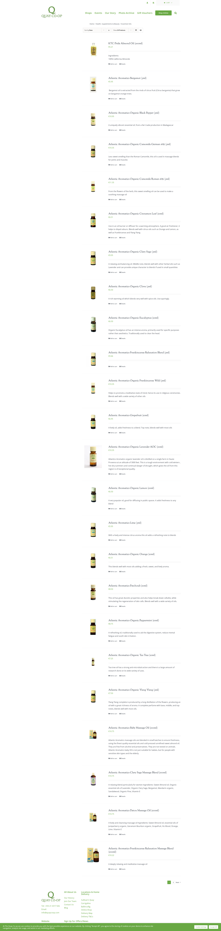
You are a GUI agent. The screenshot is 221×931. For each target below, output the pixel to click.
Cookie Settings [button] (201, 927)
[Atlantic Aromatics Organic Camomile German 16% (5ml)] (93, 151)
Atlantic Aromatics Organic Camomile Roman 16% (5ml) (139, 179)
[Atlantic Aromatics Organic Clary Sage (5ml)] (93, 258)
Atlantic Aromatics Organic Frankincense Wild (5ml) (137, 381)
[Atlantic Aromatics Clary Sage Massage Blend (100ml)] (93, 779)
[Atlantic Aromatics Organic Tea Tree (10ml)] (93, 662)
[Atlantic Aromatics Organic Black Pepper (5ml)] (93, 119)
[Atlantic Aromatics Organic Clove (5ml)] (93, 293)
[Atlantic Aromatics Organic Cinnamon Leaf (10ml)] (93, 220)
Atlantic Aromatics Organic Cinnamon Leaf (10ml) (136, 214)
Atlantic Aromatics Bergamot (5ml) (127, 78)
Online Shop (86, 910)
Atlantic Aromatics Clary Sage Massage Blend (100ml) (137, 773)
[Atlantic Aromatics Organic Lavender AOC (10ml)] (93, 456)
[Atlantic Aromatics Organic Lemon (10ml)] (93, 495)
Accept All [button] (213, 927)
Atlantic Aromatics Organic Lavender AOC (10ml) (135, 447)
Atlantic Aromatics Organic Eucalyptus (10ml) (133, 318)
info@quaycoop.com (50, 912)
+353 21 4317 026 (52, 906)
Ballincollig (85, 906)
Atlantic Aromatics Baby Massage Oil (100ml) (133, 728)
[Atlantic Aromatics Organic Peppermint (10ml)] (93, 627)
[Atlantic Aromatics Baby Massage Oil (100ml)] (93, 734)
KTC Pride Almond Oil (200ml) (125, 43)
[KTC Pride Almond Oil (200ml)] (93, 50)
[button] (175, 13)
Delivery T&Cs (87, 916)
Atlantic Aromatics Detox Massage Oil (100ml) (133, 810)
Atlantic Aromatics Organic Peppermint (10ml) (133, 620)
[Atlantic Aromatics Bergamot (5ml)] (93, 85)
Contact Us (69, 904)
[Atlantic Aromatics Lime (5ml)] (93, 529)
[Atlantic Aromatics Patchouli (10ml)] (93, 592)
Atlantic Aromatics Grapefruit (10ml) (128, 415)
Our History (69, 898)
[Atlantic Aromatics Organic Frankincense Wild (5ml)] (93, 387)
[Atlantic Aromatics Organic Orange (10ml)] (93, 561)
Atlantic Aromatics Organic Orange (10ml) (131, 554)
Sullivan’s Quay (87, 900)
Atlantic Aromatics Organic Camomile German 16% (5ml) (139, 144)
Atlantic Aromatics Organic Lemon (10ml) (131, 488)
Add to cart (113, 64)
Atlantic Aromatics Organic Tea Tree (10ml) (132, 655)
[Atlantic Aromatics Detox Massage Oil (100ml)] (93, 817)
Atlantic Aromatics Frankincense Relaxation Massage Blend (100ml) (140, 850)
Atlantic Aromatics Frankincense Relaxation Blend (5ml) (139, 353)
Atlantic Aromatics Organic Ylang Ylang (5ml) (133, 690)
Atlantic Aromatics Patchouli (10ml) (127, 586)
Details (123, 64)
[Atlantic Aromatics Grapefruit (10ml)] (93, 422)
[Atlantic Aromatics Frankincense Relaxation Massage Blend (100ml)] (93, 855)
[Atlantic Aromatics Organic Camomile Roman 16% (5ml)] (93, 185)
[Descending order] (109, 30)
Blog (66, 908)
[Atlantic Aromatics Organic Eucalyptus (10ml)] (93, 324)
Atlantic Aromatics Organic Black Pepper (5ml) (133, 113)
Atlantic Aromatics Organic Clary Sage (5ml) (132, 252)
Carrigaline (86, 903)
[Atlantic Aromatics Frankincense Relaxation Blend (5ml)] (93, 359)
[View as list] (140, 30)
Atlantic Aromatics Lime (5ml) (124, 523)
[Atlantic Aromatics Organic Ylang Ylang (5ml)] (93, 696)
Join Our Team (70, 901)
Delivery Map (86, 913)
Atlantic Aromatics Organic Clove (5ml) (130, 286)
